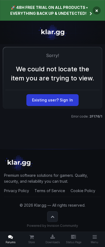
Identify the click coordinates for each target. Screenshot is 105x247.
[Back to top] (52, 216)
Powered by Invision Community (52, 226)
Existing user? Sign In (52, 100)
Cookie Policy (83, 190)
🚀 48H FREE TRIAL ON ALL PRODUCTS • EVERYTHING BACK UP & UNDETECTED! (49, 10)
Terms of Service (49, 190)
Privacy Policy (16, 190)
